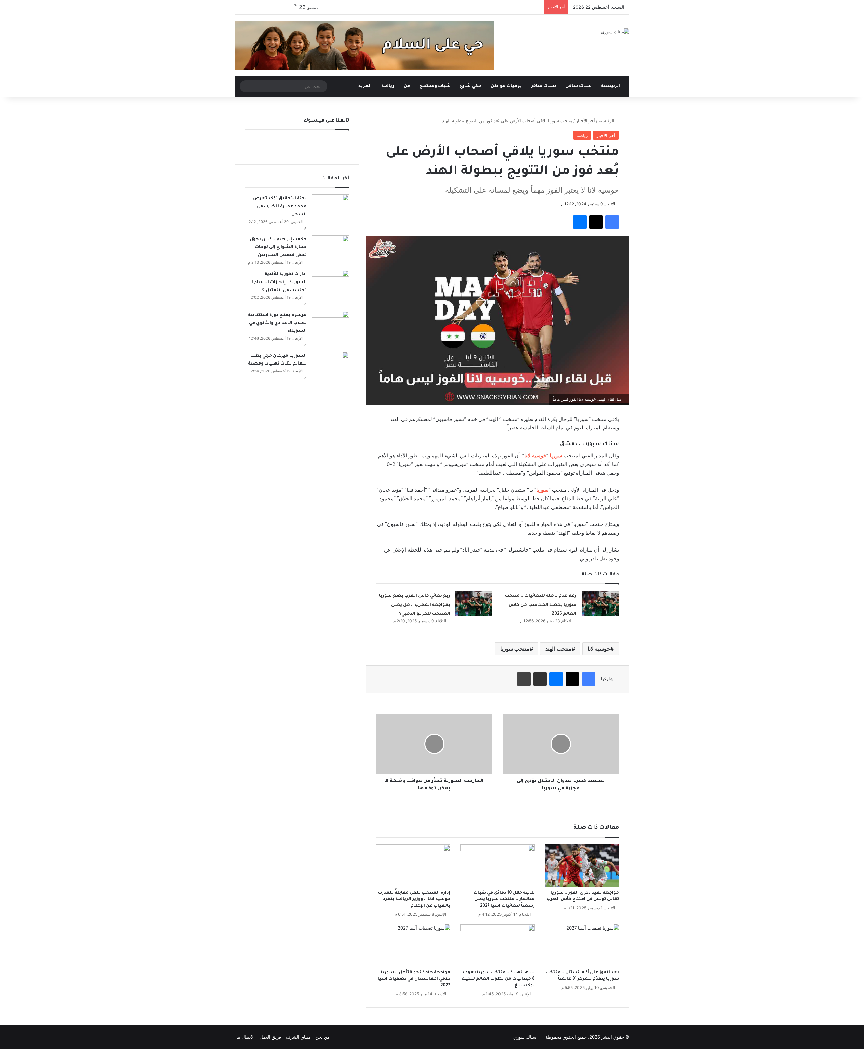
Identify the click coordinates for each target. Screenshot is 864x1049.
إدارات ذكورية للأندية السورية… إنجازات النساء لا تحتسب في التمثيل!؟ (278, 282)
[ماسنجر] (580, 222)
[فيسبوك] (612, 222)
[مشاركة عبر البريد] (540, 679)
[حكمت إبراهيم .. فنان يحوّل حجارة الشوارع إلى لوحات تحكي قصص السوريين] (330, 248)
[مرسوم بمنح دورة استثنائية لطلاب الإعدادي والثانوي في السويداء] (330, 323)
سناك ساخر (543, 86)
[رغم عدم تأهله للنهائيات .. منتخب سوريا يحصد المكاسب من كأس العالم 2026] (600, 603)
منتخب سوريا (515, 648)
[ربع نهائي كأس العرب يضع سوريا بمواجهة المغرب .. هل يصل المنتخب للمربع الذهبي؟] (473, 603)
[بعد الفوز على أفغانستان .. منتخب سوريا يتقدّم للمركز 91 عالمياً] (582, 945)
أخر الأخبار (585, 120)
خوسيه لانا (599, 648)
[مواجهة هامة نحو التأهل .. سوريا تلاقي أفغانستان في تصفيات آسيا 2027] (413, 945)
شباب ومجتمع (435, 86)
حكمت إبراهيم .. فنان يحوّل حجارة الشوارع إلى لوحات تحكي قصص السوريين (278, 247)
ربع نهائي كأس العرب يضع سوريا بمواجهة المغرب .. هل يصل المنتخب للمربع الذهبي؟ (414, 605)
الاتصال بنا (245, 1037)
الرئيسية (611, 86)
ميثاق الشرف (298, 1037)
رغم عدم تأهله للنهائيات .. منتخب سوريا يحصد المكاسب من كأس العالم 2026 (540, 605)
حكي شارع (470, 86)
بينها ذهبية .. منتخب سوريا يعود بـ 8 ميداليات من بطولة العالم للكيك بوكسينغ (498, 979)
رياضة (387, 86)
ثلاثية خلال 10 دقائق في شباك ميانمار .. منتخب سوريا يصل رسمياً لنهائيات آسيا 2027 (504, 899)
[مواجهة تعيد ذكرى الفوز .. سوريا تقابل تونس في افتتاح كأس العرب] (582, 865)
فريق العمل (270, 1037)
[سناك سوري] (615, 31)
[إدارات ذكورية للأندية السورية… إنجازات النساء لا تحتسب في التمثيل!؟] (330, 282)
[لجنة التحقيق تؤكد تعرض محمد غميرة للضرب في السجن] (330, 207)
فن (407, 86)
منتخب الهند (558, 648)
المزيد (365, 86)
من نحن (322, 1037)
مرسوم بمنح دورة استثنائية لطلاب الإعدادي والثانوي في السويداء (277, 323)
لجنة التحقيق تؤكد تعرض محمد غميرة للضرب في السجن (280, 206)
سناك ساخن (578, 86)
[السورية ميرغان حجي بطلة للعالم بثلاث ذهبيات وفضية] (330, 364)
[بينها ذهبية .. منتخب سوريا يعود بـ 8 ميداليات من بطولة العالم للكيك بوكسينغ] (497, 945)
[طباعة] (524, 679)
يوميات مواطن (506, 86)
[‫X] (596, 222)
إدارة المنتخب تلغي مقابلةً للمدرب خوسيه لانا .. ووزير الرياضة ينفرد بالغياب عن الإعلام (414, 899)
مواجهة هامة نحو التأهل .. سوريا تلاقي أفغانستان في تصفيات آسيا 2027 (414, 979)
